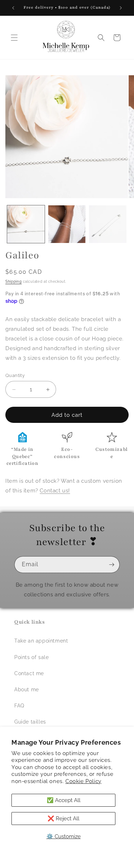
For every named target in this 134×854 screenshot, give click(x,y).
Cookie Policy (83, 781)
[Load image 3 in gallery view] (107, 224)
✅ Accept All (63, 800)
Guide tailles (30, 722)
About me (26, 689)
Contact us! (55, 490)
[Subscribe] (111, 564)
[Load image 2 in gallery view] (67, 224)
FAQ (19, 706)
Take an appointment (41, 641)
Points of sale (31, 657)
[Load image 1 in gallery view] (26, 224)
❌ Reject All (63, 818)
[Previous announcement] (13, 8)
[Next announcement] (121, 8)
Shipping (13, 281)
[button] (14, 38)
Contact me (29, 673)
